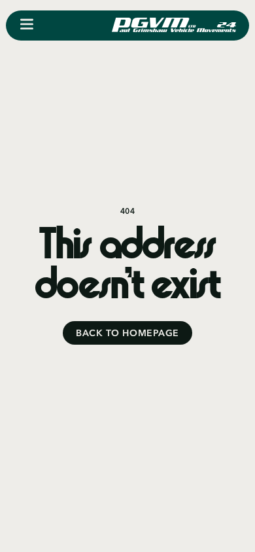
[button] (27, 25)
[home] (174, 25)
